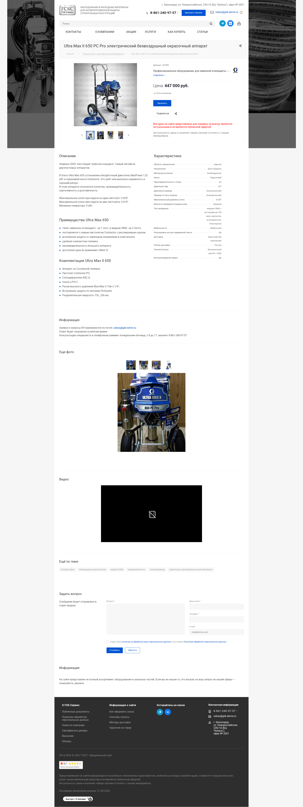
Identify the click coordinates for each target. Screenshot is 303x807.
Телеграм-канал (222, 23)
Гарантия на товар (120, 727)
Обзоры (66, 741)
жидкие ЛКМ (117, 569)
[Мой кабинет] (239, 21)
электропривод (157, 569)
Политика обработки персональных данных (75, 718)
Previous (82, 135)
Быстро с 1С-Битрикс (76, 799)
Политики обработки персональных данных (205, 642)
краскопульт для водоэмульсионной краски (190, 569)
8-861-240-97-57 (163, 13)
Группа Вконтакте (230, 23)
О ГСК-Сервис (71, 705)
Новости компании (73, 725)
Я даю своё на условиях (168, 642)
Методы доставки (120, 722)
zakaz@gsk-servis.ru (226, 12)
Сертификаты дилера (74, 730)
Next (128, 135)
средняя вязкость (136, 569)
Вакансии (67, 735)
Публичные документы (75, 711)
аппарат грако (67, 569)
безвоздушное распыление (92, 569)
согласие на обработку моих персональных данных (146, 642)
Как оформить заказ (121, 711)
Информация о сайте (122, 705)
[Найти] (211, 24)
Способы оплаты (119, 716)
